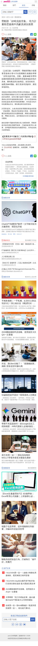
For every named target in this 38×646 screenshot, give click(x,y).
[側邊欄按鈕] (36, 1)
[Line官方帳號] (35, 34)
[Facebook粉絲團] (31, 34)
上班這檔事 (14, 1)
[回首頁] (5, 1)
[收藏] (30, 12)
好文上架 (10, 17)
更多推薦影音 (32, 468)
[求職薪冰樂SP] (19, 193)
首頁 (3, 17)
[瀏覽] (34, 12)
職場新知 (18, 17)
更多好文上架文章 (30, 276)
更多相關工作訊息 (30, 240)
